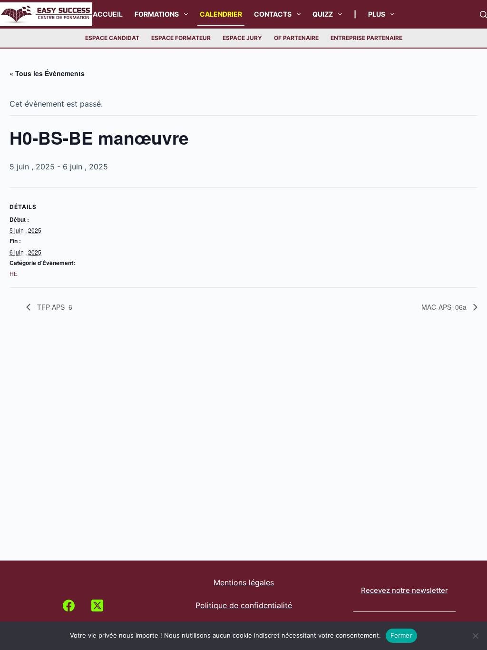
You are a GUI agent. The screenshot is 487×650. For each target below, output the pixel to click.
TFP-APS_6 (53, 307)
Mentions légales (244, 582)
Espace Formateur (181, 37)
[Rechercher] (483, 14)
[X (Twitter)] (97, 605)
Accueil (108, 14)
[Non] (475, 635)
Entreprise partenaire (366, 37)
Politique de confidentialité (243, 605)
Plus (376, 14)
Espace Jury (242, 37)
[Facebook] (69, 605)
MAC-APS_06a (444, 307)
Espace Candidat (112, 37)
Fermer (401, 635)
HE (14, 273)
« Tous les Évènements (47, 73)
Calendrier (221, 14)
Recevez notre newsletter (404, 590)
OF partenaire (296, 37)
